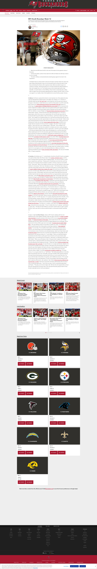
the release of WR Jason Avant (42, 180)
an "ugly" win (43, 101)
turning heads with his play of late (51, 122)
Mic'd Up (29, 535)
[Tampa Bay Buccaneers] (48, 557)
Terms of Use (24, 562)
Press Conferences (29, 532)
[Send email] (65, 26)
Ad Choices (53, 562)
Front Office (11, 535)
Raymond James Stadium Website (72, 535)
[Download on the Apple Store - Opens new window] (45, 553)
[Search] (75, 10)
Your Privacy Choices (61, 562)
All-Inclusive (48, 537)
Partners (59, 537)
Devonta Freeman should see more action (56, 110)
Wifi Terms (72, 537)
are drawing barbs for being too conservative (48, 183)
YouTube (85, 540)
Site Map (47, 562)
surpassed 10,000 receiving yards (41, 136)
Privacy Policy (16, 562)
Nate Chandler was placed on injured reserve (43, 178)
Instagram (85, 545)
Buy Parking (29, 363)
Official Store (85, 532)
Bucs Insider (29, 537)
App (84, 530)
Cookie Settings (71, 562)
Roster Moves (20, 532)
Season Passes (48, 532)
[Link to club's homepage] (3, 10)
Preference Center (80, 562)
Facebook (85, 542)
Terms (48, 545)
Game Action (38, 532)
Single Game (48, 530)
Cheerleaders (38, 537)
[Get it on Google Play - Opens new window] (51, 553)
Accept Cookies (82, 566)
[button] (45, 332)
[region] (48, 566)
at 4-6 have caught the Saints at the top (58, 139)
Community (19, 535)
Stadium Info (72, 530)
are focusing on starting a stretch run (53, 250)
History (11, 537)
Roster (11, 530)
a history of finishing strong (57, 157)
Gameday (72, 532)
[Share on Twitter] (63, 26)
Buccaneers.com (49, 488)
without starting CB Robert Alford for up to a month (46, 106)
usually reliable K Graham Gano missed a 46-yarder (41, 169)
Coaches (11, 532)
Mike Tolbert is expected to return (46, 175)
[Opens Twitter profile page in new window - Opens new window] (33, 28)
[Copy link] (67, 26)
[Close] (95, 566)
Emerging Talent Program (59, 532)
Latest (20, 530)
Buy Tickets (21, 363)
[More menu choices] (38, 10)
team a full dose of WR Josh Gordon (50, 149)
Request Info (48, 542)
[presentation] (79, 332)
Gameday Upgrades (48, 535)
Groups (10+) (48, 540)
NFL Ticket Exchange (85, 535)
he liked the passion (32, 232)
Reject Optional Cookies (74, 566)
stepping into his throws (38, 193)
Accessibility (31, 562)
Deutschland (85, 547)
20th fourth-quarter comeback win (55, 135)
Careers (59, 530)
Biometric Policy (39, 562)
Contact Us (59, 535)
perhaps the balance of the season (41, 219)
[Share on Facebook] (61, 26)
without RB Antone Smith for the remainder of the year (49, 104)
